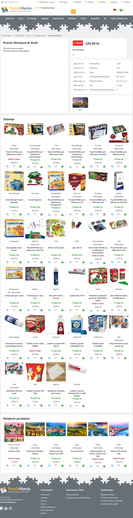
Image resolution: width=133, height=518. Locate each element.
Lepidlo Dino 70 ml (77, 296)
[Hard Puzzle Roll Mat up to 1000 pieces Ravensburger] (91, 263)
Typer (83, 19)
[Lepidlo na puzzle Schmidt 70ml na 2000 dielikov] (70, 406)
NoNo (77, 241)
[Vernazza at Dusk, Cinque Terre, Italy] (49, 466)
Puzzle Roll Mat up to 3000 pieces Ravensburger (35, 154)
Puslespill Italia (39, 36)
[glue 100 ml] (70, 262)
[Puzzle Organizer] (29, 214)
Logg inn (52, 2)
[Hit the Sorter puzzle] (49, 262)
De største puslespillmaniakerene (78, 498)
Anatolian (97, 193)
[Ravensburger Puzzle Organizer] (8, 214)
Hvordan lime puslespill (109, 498)
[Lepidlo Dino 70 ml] (70, 310)
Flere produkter (119, 19)
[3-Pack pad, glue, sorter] (8, 310)
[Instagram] (10, 509)
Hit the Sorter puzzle (56, 248)
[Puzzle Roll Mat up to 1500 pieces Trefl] (112, 262)
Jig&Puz (119, 193)
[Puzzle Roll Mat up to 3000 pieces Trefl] (49, 166)
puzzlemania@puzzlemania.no (11, 500)
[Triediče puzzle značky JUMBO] (29, 358)
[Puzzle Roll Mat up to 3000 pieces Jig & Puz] (112, 214)
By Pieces (32, 19)
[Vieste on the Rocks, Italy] (112, 466)
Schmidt (98, 145)
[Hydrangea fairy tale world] (8, 405)
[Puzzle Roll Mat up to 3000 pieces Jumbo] (8, 166)
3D (105, 19)
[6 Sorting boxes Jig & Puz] (29, 310)
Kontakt (114, 2)
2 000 (119, 64)
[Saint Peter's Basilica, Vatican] (29, 466)
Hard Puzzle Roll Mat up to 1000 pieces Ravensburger (98, 250)
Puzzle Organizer (35, 200)
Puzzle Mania (7, 36)
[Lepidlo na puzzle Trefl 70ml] (29, 405)
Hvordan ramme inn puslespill (112, 501)
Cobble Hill (77, 337)
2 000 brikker (19, 36)
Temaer (44, 19)
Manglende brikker (108, 495)
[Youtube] (5, 509)
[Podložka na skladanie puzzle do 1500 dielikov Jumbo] (91, 311)
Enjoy (35, 445)
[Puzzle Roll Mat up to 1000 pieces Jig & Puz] (29, 262)
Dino (77, 289)
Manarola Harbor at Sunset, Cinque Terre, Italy (97, 453)
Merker (72, 19)
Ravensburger (35, 145)
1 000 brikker (119, 340)
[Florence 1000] (8, 466)
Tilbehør (95, 19)
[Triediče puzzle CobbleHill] (91, 358)
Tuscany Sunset (77, 451)
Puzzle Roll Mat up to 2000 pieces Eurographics (56, 202)
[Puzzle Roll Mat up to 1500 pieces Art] (70, 214)
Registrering (44, 2)
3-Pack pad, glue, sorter (14, 296)
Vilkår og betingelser (48, 507)
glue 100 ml (77, 248)
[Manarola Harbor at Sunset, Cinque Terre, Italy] (91, 466)
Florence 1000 (14, 451)
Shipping (90, 2)
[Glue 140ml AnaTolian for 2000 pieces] (112, 310)
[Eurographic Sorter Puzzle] (8, 262)
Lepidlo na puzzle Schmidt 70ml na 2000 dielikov (77, 393)
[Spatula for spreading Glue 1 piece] (49, 405)
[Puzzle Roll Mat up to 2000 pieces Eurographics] (49, 215)
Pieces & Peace (14, 445)
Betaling (103, 2)
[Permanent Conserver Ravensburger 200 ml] (8, 358)
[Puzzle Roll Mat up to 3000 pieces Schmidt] (91, 166)
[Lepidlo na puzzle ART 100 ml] (49, 358)
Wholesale (77, 2)
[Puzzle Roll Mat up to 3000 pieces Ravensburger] (29, 167)
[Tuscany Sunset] (70, 466)
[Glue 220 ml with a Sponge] (49, 310)
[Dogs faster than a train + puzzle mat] (112, 358)
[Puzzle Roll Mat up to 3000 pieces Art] (112, 166)
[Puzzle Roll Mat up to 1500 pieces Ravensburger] (70, 167)
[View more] (14, 135)
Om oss (43, 504)
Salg (20, 19)
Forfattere (58, 19)
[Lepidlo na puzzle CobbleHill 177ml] (70, 358)
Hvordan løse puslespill (109, 504)
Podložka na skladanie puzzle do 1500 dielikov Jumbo (98, 298)
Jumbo (14, 145)
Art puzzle (119, 145)
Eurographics (56, 193)
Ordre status (63, 2)
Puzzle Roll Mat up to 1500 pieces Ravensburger (77, 154)
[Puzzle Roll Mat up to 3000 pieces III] (91, 214)
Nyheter (10, 19)
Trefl (28, 36)
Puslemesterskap (47, 510)
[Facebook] (1, 509)
